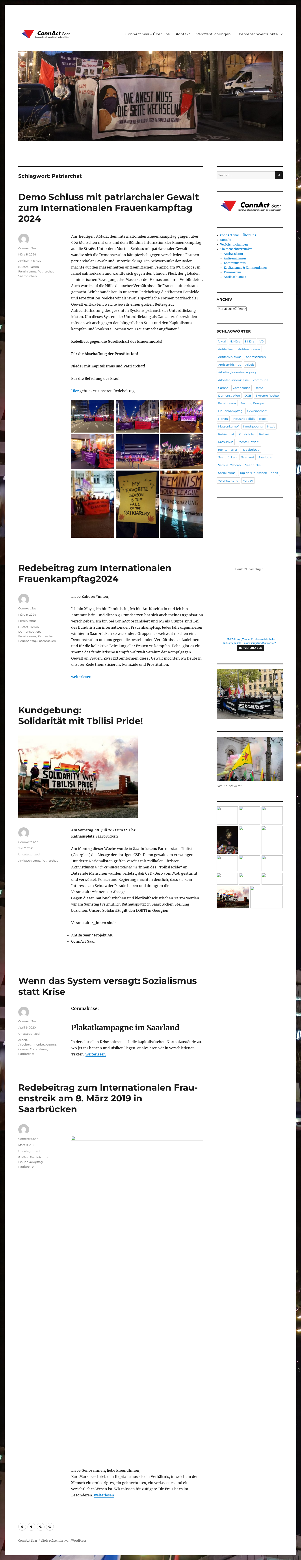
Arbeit (22, 1040)
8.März (249, 341)
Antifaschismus (29, 860)
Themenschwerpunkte (257, 34)
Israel (263, 418)
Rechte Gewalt (248, 442)
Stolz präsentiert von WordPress (64, 1541)
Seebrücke (253, 465)
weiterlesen (81, 677)
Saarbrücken (27, 276)
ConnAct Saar (28, 248)
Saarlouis (265, 457)
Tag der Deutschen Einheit (259, 473)
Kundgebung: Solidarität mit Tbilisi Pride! (80, 715)
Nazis (271, 426)
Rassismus (225, 442)
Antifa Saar (226, 349)
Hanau (223, 418)
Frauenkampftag (30, 1162)
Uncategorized (29, 854)
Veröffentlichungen (213, 34)
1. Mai (222, 341)
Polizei (264, 434)
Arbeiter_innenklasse (233, 380)
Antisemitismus (29, 260)
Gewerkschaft (257, 411)
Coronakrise (38, 1049)
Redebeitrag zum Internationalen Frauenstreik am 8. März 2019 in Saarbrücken (108, 1098)
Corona (23, 1049)
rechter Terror (227, 449)
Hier (75, 391)
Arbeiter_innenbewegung (37, 1044)
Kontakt (183, 34)
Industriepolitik (243, 418)
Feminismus (27, 271)
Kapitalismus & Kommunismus (246, 268)
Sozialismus (226, 473)
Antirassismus (234, 254)
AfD (261, 341)
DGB (247, 395)
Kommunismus (235, 263)
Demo (34, 267)
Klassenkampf (228, 426)
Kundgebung (253, 426)
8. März (23, 267)
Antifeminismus (229, 357)
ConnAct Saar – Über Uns (147, 34)
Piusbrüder (247, 434)
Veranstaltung (228, 480)
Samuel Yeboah (229, 465)
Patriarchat (46, 271)
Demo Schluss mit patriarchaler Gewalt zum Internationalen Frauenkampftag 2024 (108, 207)
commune (260, 380)
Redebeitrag (27, 641)
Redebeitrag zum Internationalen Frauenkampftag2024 (94, 573)
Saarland (247, 457)
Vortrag (248, 480)
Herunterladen (250, 648)
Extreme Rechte (267, 395)
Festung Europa (252, 403)
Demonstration (29, 631)
